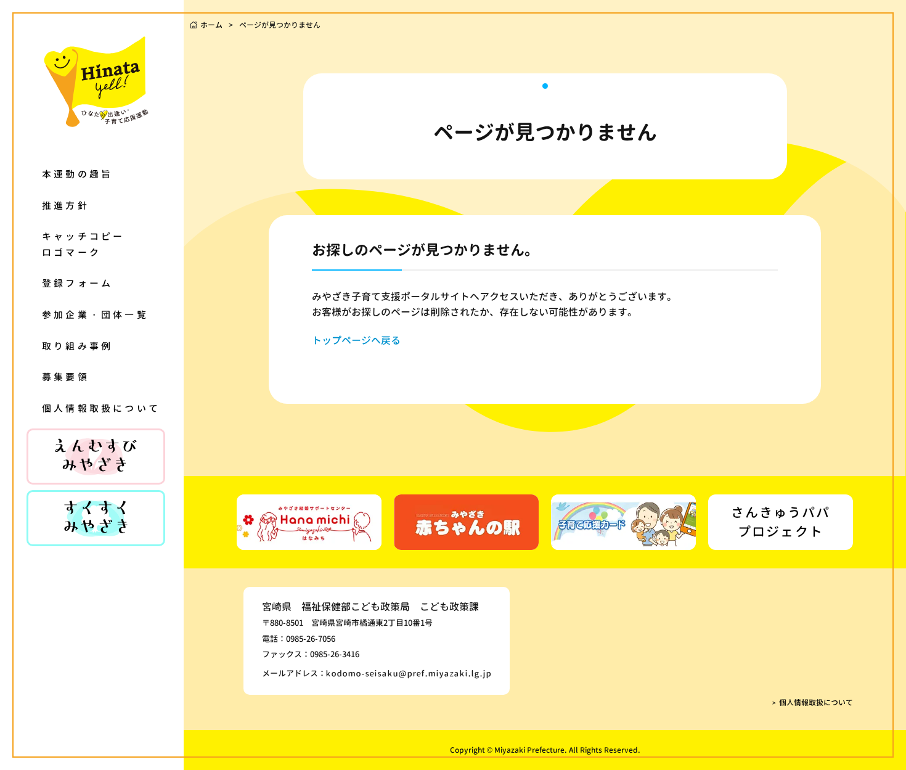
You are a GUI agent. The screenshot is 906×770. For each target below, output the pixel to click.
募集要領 (65, 377)
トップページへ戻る (356, 340)
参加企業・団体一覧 (95, 314)
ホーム (211, 25)
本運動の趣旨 (77, 174)
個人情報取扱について (101, 408)
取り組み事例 (77, 346)
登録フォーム (77, 283)
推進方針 (65, 205)
